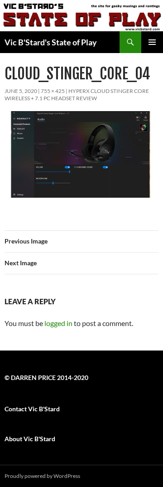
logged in (58, 323)
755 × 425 (53, 91)
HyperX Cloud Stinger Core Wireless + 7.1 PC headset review (77, 95)
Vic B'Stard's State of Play (51, 42)
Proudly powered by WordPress (42, 475)
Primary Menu (152, 42)
